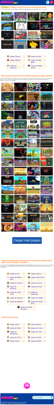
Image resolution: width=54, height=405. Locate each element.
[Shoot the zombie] (46, 227)
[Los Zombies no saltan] (33, 143)
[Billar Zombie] (46, 152)
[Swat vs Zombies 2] (46, 143)
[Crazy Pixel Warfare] (20, 87)
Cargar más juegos (27, 240)
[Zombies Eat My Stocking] (46, 35)
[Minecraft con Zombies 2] (7, 115)
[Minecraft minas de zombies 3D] (7, 44)
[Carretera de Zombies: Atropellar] (7, 180)
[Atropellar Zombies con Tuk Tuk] (7, 161)
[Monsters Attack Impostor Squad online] (33, 105)
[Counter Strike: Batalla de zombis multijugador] (33, 16)
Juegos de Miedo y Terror (16, 278)
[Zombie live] (20, 161)
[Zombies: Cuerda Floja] (20, 199)
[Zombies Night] (33, 208)
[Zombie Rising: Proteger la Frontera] (20, 105)
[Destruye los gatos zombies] (46, 133)
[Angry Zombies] (20, 124)
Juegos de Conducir (16, 283)
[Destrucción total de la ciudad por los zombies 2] (20, 44)
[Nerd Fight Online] (7, 87)
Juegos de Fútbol (15, 328)
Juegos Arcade (14, 274)
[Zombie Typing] (33, 133)
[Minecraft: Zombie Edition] (46, 96)
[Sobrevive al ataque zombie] (7, 190)
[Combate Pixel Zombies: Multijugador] (20, 115)
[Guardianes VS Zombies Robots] (7, 143)
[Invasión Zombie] (20, 152)
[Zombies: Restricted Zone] (33, 161)
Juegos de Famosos (16, 298)
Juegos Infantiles (36, 341)
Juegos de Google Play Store (26, 308)
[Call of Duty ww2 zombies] (20, 96)
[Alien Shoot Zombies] (33, 152)
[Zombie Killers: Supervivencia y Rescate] (33, 199)
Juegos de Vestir (36, 337)
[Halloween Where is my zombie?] (46, 208)
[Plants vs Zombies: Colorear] (20, 25)
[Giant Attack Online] (33, 227)
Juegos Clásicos (15, 56)
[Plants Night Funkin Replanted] (46, 16)
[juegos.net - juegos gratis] (9, 398)
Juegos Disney (14, 341)
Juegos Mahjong (15, 60)
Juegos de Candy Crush (15, 293)
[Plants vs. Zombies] (7, 16)
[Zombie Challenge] (7, 227)
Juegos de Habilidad (16, 301)
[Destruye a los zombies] (33, 44)
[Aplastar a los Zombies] (46, 124)
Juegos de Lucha (36, 332)
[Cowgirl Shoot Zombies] (20, 190)
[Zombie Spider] (7, 199)
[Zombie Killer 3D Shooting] (33, 124)
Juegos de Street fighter (36, 61)
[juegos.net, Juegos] (9, 2)
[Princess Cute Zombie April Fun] (7, 152)
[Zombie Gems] (20, 218)
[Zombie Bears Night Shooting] (7, 171)
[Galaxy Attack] (33, 171)
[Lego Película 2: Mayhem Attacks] (7, 124)
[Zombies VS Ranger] (20, 208)
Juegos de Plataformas (13, 333)
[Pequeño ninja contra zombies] (46, 180)
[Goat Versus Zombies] (46, 218)
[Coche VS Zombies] (7, 218)
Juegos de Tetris (36, 56)
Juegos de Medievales (34, 293)
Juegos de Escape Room (36, 302)
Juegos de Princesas (13, 287)
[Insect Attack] (20, 180)
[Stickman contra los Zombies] (33, 35)
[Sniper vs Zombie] (33, 218)
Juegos (20, 402)
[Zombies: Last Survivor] (33, 190)
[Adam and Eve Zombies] (7, 133)
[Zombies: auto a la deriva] (20, 35)
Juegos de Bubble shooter (36, 67)
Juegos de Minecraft (37, 277)
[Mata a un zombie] (46, 44)
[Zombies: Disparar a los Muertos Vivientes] (33, 180)
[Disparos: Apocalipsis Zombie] (46, 199)
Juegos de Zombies (37, 298)
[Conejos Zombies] (7, 96)
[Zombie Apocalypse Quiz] (46, 115)
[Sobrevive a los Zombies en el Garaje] (46, 161)
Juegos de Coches (37, 328)
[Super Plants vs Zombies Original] (7, 25)
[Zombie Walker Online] (46, 190)
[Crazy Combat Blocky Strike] (7, 35)
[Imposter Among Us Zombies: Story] (46, 87)
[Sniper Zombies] (33, 96)
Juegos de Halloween (13, 67)
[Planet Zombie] (20, 133)
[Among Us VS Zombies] (33, 87)
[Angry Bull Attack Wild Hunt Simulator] (7, 105)
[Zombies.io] (46, 171)
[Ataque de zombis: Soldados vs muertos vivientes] (33, 25)
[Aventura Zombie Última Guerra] (33, 115)
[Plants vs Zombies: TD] (20, 16)
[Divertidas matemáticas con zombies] (20, 143)
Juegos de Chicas (15, 337)
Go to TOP (27, 385)
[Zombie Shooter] (20, 171)
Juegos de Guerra (36, 283)
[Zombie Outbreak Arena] (7, 208)
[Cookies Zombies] (20, 227)
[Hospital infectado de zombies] (46, 105)
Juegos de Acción (36, 286)
